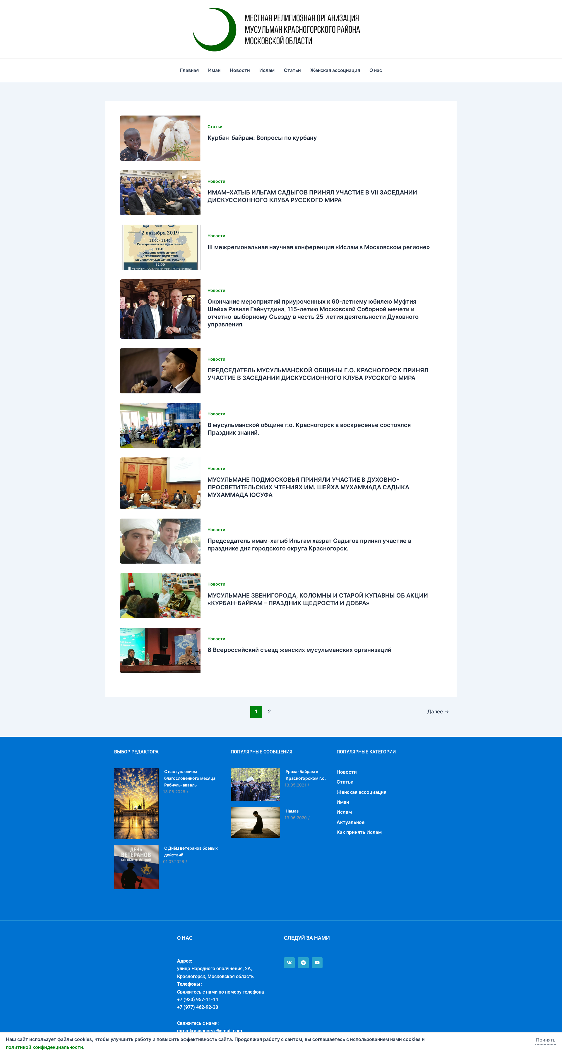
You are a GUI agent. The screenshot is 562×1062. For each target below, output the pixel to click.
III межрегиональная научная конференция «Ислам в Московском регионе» (319, 247)
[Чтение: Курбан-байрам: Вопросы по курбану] (160, 138)
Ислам (267, 70)
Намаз (292, 810)
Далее (438, 711)
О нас (375, 70)
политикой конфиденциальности (44, 1047)
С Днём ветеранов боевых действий (191, 851)
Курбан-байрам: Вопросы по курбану (262, 137)
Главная (189, 70)
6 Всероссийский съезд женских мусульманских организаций (299, 649)
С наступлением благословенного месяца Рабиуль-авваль (189, 778)
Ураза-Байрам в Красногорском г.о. (306, 775)
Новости (240, 70)
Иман (214, 70)
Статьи (292, 70)
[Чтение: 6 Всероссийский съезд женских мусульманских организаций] (160, 650)
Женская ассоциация (335, 70)
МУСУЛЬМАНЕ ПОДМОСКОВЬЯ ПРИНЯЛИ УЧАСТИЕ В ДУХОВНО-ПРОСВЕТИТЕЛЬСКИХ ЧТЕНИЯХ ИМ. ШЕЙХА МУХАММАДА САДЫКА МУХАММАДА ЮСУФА (308, 487)
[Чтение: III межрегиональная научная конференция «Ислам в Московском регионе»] (160, 247)
